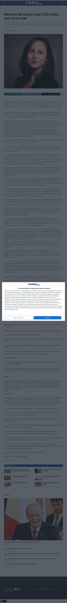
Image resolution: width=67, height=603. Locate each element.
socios (19, 290)
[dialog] (33, 301)
